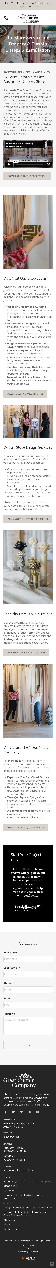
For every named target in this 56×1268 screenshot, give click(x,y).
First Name (11, 952)
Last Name (11, 967)
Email (8, 998)
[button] (50, 18)
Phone (9, 983)
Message (9, 1013)
